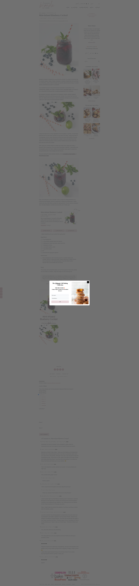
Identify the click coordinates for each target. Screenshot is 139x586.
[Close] (88, 282)
